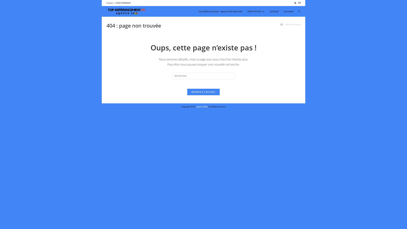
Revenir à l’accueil (203, 91)
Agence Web (202, 106)
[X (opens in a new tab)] (295, 3)
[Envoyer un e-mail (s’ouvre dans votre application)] (298, 3)
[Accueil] (282, 24)
